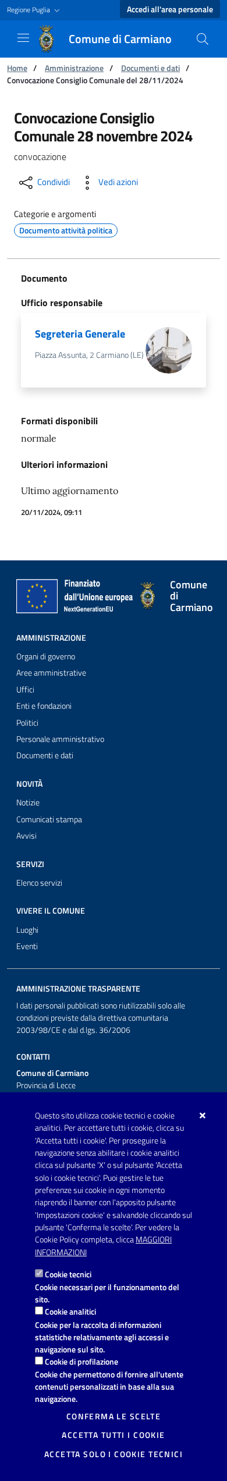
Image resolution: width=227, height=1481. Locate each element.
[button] (34, 10)
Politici (27, 722)
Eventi (27, 946)
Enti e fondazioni (44, 705)
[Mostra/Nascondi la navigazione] (23, 38)
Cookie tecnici (68, 1274)
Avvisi (26, 835)
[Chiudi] (203, 1115)
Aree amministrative (51, 672)
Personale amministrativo (60, 739)
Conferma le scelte (113, 1416)
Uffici (25, 689)
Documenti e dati (150, 68)
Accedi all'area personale (170, 9)
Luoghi (27, 930)
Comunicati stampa (49, 819)
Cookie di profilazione (81, 1361)
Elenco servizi (39, 882)
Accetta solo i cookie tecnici (113, 1454)
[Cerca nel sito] (203, 39)
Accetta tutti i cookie (113, 1435)
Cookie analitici (70, 1311)
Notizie (28, 802)
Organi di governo (45, 656)
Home (17, 68)
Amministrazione (74, 68)
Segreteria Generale (80, 334)
